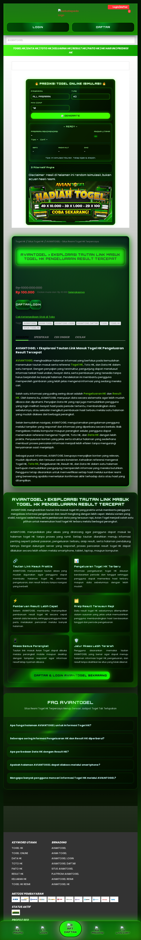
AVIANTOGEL (30, 323)
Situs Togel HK (36, 241)
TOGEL (104, 323)
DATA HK (17, 858)
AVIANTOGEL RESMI (62, 879)
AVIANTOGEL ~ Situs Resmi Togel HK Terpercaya (72, 241)
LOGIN (35, 304)
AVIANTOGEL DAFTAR (87, 323)
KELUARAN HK (19, 879)
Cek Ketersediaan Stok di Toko (35, 317)
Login (38, 27)
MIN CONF (36, 103)
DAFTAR (23, 304)
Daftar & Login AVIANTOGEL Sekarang (70, 675)
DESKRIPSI (22, 337)
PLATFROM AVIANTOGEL (65, 874)
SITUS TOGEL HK (32, 327)
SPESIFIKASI (41, 337)
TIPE (74, 91)
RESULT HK (17, 874)
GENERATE (70, 115)
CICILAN (80, 337)
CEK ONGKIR (61, 337)
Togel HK (21, 241)
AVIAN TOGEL (45, 323)
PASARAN (37, 91)
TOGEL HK (115, 323)
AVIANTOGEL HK (61, 884)
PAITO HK (17, 868)
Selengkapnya (76, 292)
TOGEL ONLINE (20, 853)
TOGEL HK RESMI (21, 884)
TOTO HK (17, 863)
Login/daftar (120, 7)
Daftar (103, 27)
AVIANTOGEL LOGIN (64, 323)
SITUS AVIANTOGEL (62, 868)
